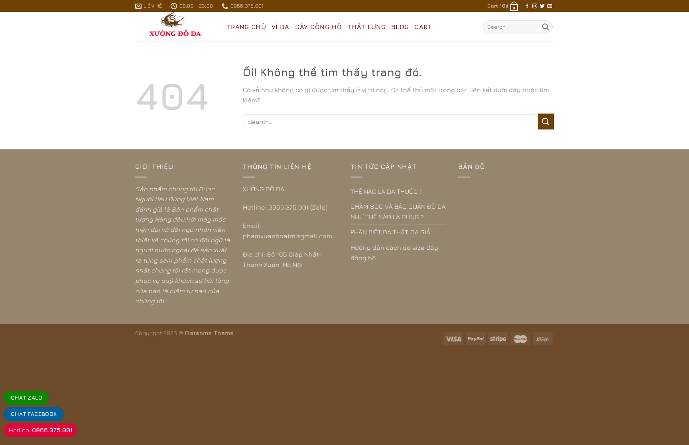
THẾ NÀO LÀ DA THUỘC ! (385, 191)
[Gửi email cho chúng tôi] (549, 6)
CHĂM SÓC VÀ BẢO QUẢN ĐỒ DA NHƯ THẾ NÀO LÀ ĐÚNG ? (398, 211)
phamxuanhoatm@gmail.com (287, 235)
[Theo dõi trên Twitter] (542, 6)
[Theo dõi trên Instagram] (534, 6)
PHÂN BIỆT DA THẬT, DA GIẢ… (392, 231)
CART (422, 26)
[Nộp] (545, 27)
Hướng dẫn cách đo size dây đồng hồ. (394, 252)
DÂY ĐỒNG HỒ (318, 26)
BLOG (400, 26)
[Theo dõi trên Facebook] (527, 6)
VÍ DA (280, 26)
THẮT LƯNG (366, 26)
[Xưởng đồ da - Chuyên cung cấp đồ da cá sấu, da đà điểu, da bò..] (175, 26)
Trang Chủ (246, 26)
